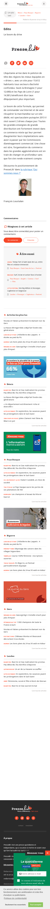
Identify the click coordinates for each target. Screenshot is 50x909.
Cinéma (30, 279)
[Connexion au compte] (44, 4)
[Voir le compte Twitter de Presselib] (22, 818)
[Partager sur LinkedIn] (25, 63)
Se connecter (13, 240)
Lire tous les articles (39, 426)
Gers (28, 15)
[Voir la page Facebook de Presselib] (16, 818)
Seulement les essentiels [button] (15, 905)
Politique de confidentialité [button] (15, 898)
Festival (38, 268)
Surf (36, 279)
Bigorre (38, 13)
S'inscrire (30, 240)
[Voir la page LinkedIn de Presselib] (28, 818)
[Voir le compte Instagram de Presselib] (33, 818)
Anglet (23, 279)
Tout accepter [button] (35, 905)
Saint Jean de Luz (27, 268)
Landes (22, 15)
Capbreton (30, 294)
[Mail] (31, 63)
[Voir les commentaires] (6, 63)
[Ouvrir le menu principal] (6, 4)
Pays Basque (28, 13)
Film (14, 281)
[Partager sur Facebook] (12, 63)
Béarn (20, 13)
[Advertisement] (25, 722)
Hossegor (20, 294)
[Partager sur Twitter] (18, 63)
